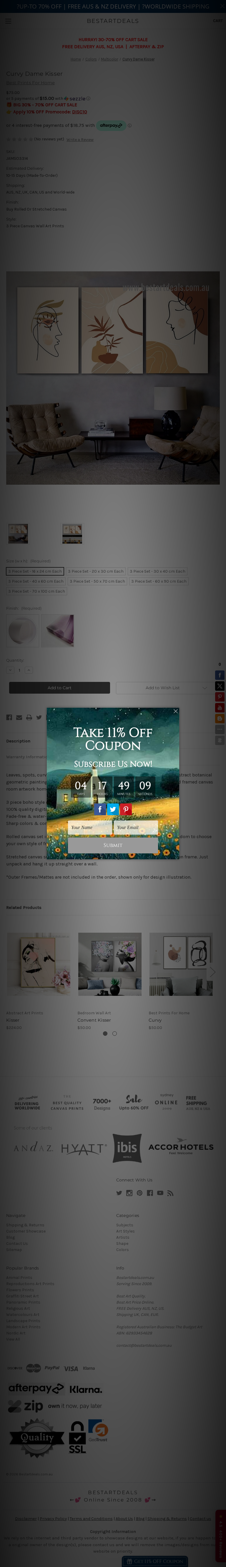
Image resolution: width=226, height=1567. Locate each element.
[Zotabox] (175, 854)
